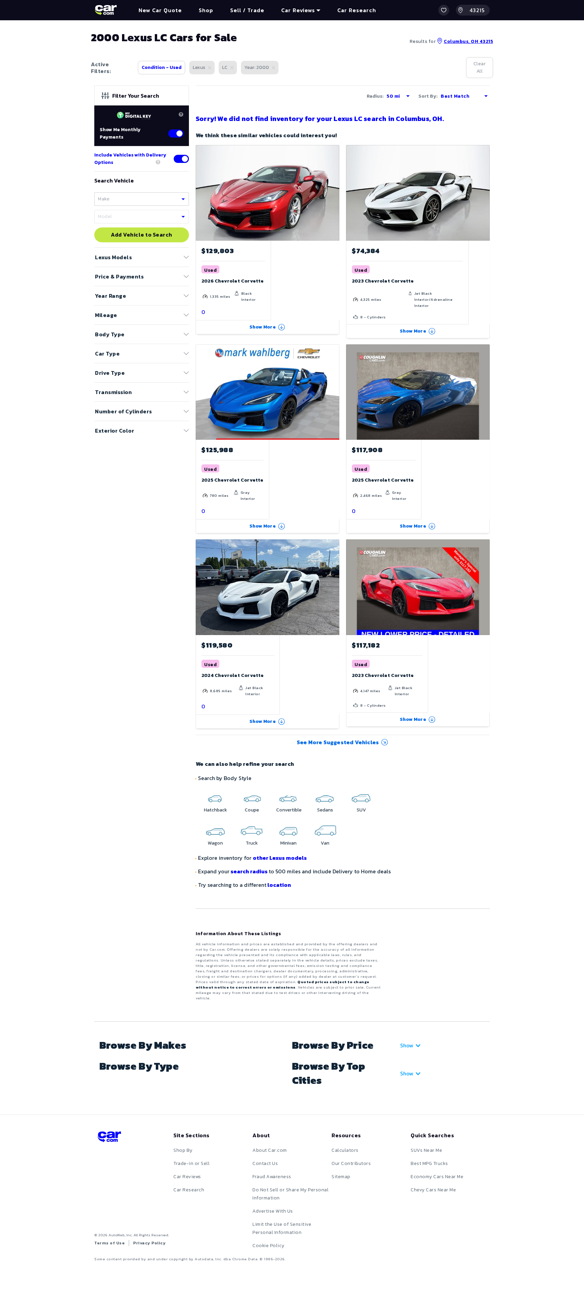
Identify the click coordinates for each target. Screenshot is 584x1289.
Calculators (345, 1150)
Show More (262, 327)
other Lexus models (280, 858)
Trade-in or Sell (191, 1163)
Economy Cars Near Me (437, 1176)
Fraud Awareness (271, 1176)
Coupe (252, 809)
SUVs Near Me (426, 1150)
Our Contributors (351, 1163)
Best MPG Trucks (429, 1163)
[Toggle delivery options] (181, 159)
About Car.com (269, 1150)
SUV (361, 809)
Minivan (288, 843)
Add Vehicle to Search (141, 235)
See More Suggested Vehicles (338, 742)
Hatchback (215, 809)
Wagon (215, 843)
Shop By (183, 1150)
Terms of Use (109, 1243)
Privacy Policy (149, 1243)
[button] (443, 10)
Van (325, 843)
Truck (252, 843)
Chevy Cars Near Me (433, 1189)
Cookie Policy (268, 1245)
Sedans (325, 809)
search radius (249, 871)
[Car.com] (105, 10)
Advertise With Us (272, 1211)
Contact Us (265, 1163)
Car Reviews (187, 1176)
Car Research (188, 1189)
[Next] (333, 192)
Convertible (288, 809)
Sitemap (341, 1176)
